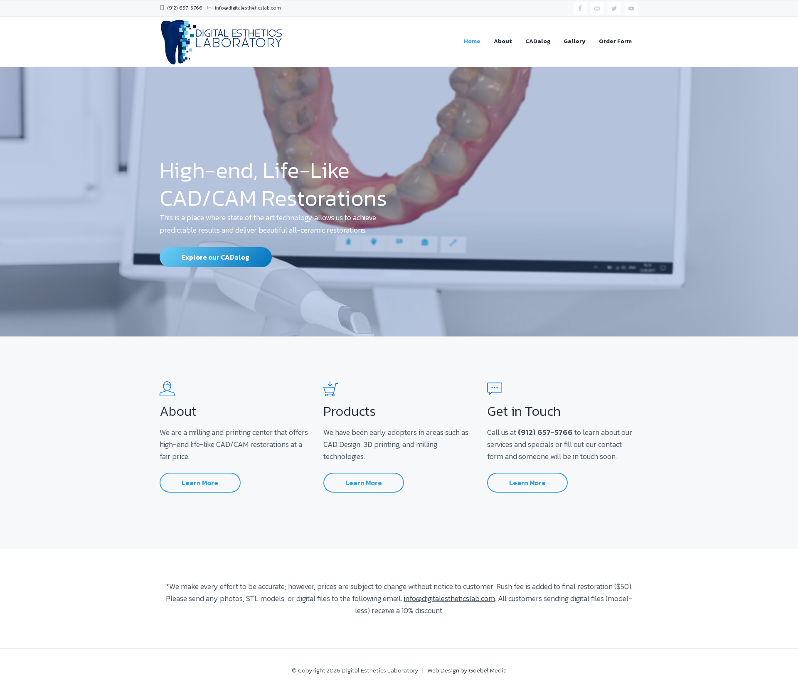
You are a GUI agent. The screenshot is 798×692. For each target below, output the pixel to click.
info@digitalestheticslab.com (449, 598)
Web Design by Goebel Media (467, 670)
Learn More (200, 483)
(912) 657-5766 (184, 8)
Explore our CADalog (215, 257)
